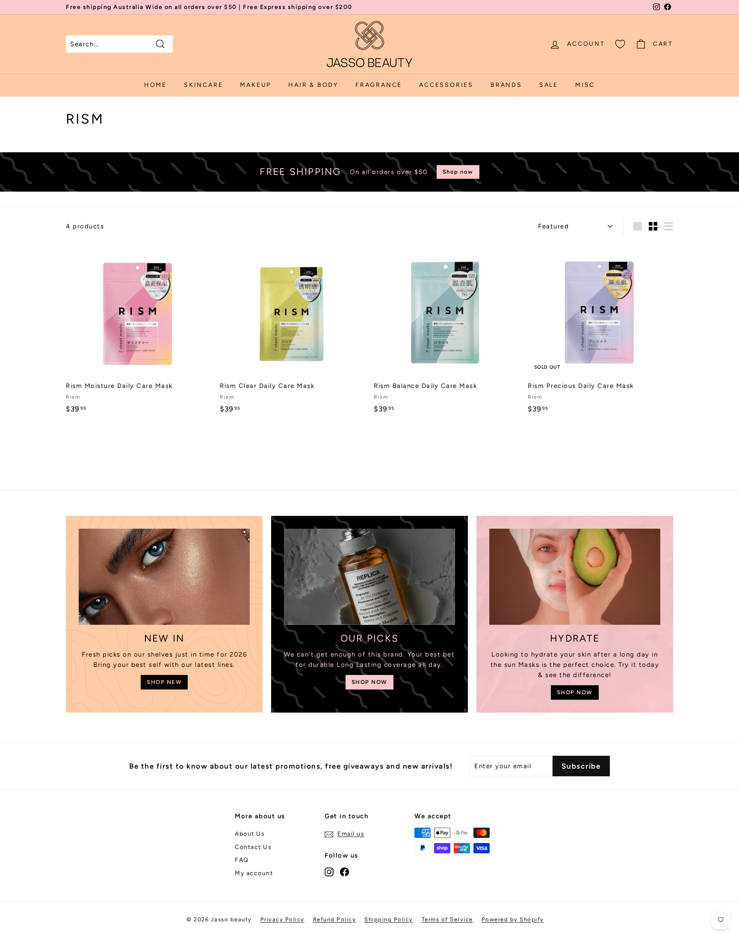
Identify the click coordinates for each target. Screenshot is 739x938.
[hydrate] (574, 577)
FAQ (242, 860)
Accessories (446, 85)
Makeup (255, 85)
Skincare (203, 85)
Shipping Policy (388, 919)
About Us (250, 833)
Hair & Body (313, 85)
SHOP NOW (369, 682)
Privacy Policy (282, 919)
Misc (585, 85)
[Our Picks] (369, 577)
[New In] (164, 577)
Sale (548, 85)
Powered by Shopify (513, 919)
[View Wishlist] (620, 44)
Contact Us (253, 847)
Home (155, 85)
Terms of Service (447, 919)
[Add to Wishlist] (208, 283)
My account (254, 873)
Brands (506, 85)
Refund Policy (334, 919)
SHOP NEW (164, 682)
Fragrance (378, 85)
